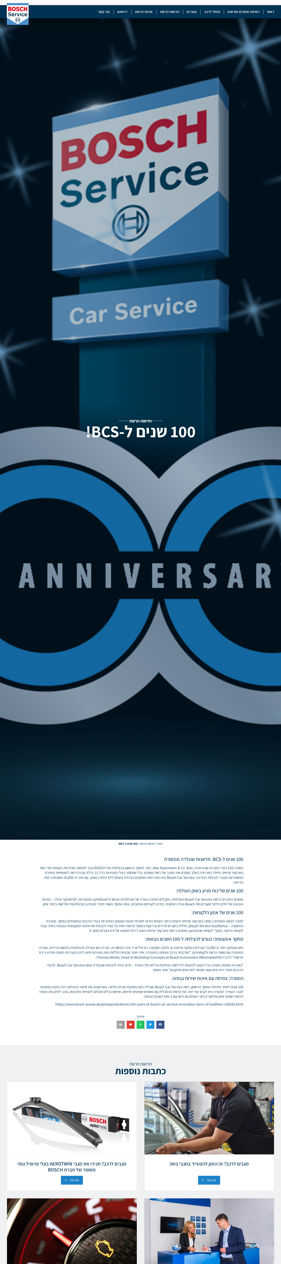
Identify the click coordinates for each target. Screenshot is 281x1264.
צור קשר (104, 11)
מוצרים (192, 11)
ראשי (270, 11)
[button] (160, 1025)
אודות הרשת (144, 11)
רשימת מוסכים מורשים (244, 11)
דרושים (122, 11)
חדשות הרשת (169, 11)
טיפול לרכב (212, 11)
